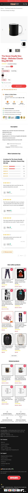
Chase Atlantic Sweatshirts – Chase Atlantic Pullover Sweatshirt (7, 348)
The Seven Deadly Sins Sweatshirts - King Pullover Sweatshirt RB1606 (20, 303)
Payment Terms (4, 457)
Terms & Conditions (5, 444)
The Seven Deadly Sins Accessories (13, 8)
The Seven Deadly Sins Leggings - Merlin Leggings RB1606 (7, 282)
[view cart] (26, 4)
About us (3, 442)
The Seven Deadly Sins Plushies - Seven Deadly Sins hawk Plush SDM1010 (7, 325)
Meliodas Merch (13, 145)
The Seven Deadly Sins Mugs (8, 10)
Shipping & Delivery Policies (6, 456)
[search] (24, 4)
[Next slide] (25, 29)
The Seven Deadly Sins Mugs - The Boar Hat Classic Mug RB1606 (6, 378)
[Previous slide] (2, 29)
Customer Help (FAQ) (5, 463)
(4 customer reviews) (12, 63)
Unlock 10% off (3, 487)
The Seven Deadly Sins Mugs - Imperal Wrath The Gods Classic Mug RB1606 (20, 378)
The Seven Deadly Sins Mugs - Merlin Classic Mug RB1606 (7, 399)
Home (2, 8)
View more (14, 355)
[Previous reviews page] (18, 255)
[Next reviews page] (25, 255)
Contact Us (3, 461)
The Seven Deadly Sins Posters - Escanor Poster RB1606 (20, 282)
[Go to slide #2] (17, 50)
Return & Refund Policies (6, 459)
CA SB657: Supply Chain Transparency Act (10, 449)
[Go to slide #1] (10, 50)
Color (3, 73)
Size (2, 77)
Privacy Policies (4, 446)
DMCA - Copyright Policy (6, 447)
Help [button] (25, 491)
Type (3, 68)
